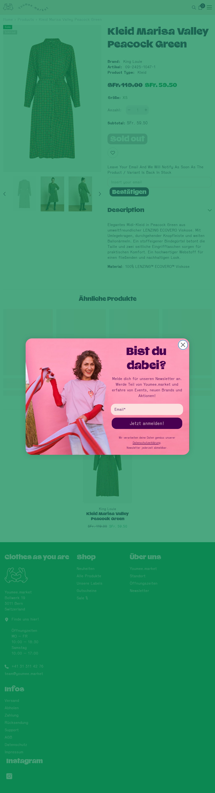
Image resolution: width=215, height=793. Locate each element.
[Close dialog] (183, 345)
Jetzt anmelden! (147, 423)
